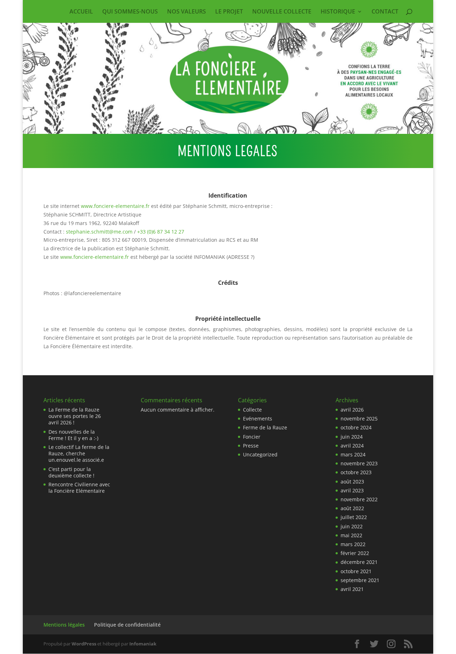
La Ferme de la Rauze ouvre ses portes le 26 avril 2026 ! (74, 416)
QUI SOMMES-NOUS (130, 12)
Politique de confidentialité (127, 624)
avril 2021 (352, 589)
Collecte (252, 409)
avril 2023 (352, 490)
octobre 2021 (356, 571)
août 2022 (352, 508)
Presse (251, 445)
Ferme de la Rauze (265, 427)
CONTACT (385, 12)
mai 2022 (351, 535)
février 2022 (355, 553)
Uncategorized (260, 454)
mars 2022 (353, 544)
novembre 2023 (359, 463)
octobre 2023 (356, 472)
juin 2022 (352, 526)
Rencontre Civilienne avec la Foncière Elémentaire (79, 487)
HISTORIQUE (338, 12)
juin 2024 (352, 436)
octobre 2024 (356, 427)
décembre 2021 (359, 562)
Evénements (257, 418)
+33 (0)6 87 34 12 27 (160, 231)
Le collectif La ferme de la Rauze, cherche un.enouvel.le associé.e (78, 453)
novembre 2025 (359, 418)
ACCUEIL (81, 12)
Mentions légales (64, 624)
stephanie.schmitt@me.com (99, 231)
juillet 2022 (354, 517)
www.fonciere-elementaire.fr (115, 206)
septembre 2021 (360, 580)
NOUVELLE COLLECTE (281, 12)
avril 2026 (352, 409)
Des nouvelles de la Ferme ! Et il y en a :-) (73, 434)
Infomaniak (142, 643)
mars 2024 (353, 454)
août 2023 (352, 481)
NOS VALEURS (186, 12)
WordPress (84, 643)
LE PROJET (229, 12)
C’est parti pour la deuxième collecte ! (71, 472)
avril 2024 (352, 445)
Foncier (251, 436)
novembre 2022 (359, 499)
